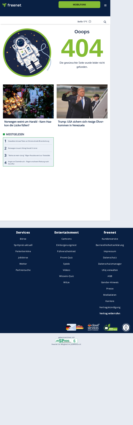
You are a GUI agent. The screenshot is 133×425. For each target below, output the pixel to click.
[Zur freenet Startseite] (10, 4)
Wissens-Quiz (66, 276)
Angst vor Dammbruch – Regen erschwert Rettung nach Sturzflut (28, 162)
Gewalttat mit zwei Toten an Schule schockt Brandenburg (28, 141)
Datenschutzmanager (110, 263)
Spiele (66, 263)
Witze (66, 282)
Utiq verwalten (110, 270)
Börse (23, 239)
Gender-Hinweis (110, 282)
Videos (66, 270)
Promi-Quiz (66, 257)
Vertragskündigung (109, 307)
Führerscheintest (66, 251)
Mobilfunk (79, 4)
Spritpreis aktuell (23, 245)
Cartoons (66, 239)
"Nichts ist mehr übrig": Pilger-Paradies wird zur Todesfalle (29, 155)
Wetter (23, 263)
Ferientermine (23, 251)
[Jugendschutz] (66, 340)
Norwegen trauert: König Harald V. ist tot (22, 148)
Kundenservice (110, 239)
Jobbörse (23, 257)
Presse (110, 288)
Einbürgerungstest (66, 245)
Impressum (110, 251)
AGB (110, 276)
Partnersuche (23, 270)
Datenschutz (110, 257)
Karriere (109, 301)
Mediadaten (109, 294)
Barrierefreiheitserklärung (110, 245)
